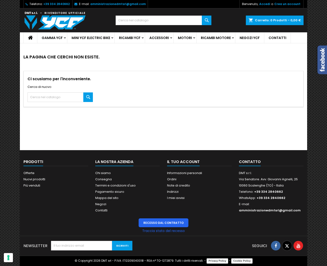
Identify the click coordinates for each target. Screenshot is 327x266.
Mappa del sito (106, 198)
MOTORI (185, 37)
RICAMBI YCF (130, 37)
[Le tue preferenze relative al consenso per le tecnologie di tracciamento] (8, 257)
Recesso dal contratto (163, 223)
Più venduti (31, 185)
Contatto (250, 161)
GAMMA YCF (52, 37)
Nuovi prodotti (34, 179)
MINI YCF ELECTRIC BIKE (91, 37)
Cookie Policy (242, 260)
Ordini (171, 179)
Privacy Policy (217, 260)
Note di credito (178, 185)
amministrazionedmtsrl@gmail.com (118, 4)
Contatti (277, 37)
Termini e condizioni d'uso (115, 185)
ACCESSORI (159, 37)
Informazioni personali (184, 173)
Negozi (100, 204)
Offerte (28, 173)
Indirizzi (173, 191)
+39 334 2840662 (56, 4)
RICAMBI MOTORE (216, 37)
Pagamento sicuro (109, 191)
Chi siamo (103, 173)
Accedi (264, 4)
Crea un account (287, 4)
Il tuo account (183, 161)
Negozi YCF (250, 37)
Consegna (103, 179)
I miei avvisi (176, 198)
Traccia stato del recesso (163, 230)
